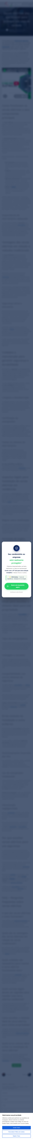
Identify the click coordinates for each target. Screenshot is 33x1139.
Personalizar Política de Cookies (16, 1131)
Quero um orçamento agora (17, 586)
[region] (16, 1126)
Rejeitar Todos (16, 1136)
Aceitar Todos (16, 1127)
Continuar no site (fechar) (16, 592)
